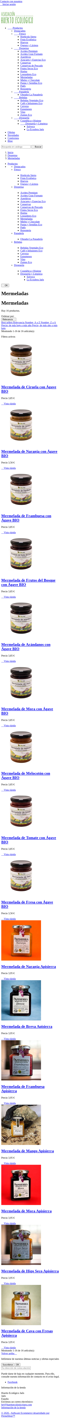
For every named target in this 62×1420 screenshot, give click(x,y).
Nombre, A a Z (33, 322)
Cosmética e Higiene (30, 120)
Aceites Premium (29, 51)
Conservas (25, 62)
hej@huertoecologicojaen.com (16, 1404)
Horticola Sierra (28, 36)
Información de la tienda (13, 1407)
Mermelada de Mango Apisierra (27, 1151)
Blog (10, 141)
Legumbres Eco (28, 74)
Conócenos (13, 138)
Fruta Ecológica (28, 39)
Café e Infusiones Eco (31, 103)
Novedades (13, 135)
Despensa (21, 48)
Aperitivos (25, 57)
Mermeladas (26, 77)
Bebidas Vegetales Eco (31, 100)
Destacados (19, 30)
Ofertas (11, 132)
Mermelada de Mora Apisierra (26, 1211)
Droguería (21, 117)
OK (5, 285)
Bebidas (20, 97)
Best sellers (7, 322)
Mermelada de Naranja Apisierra (28, 966)
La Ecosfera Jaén (35, 129)
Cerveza (24, 106)
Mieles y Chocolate (30, 80)
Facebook (12, 1382)
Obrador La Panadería (31, 94)
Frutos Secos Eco (29, 68)
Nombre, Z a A (48, 322)
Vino (22, 112)
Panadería (21, 91)
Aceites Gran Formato (31, 54)
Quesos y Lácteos (29, 45)
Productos (15, 28)
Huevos (24, 42)
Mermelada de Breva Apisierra (26, 1026)
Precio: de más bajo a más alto (16, 325)
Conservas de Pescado (31, 65)
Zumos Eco (26, 115)
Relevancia (9, 319)
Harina (23, 71)
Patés (23, 86)
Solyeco (31, 126)
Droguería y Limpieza (34, 123)
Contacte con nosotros (11, 1)
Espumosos (26, 109)
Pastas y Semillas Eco (31, 83)
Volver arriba (9, 1353)
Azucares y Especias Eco (33, 59)
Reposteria (25, 88)
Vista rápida (8, 403)
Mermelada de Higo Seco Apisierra (30, 1271)
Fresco (20, 33)
